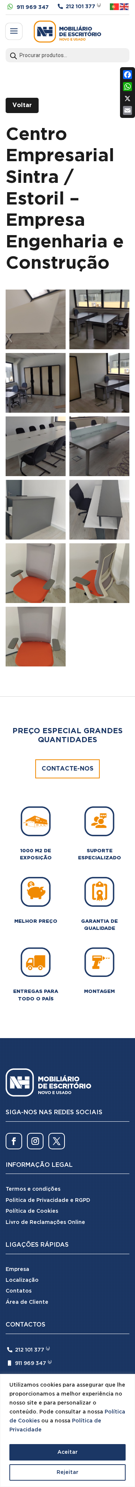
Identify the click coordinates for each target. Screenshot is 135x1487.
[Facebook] (128, 75)
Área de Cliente (27, 1302)
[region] (67, 1430)
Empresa (17, 1269)
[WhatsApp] (128, 87)
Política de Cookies (32, 1211)
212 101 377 (80, 6)
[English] (124, 6)
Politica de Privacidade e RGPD (48, 1200)
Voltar (22, 105)
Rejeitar (67, 1472)
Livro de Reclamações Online (45, 1222)
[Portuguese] (115, 6)
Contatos (19, 1291)
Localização (22, 1280)
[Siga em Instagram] (35, 1141)
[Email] (128, 110)
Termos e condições (33, 1189)
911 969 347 (32, 7)
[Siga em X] (56, 1141)
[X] (128, 98)
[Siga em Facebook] (14, 1141)
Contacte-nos (67, 769)
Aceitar (67, 1452)
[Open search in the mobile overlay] (67, 55)
